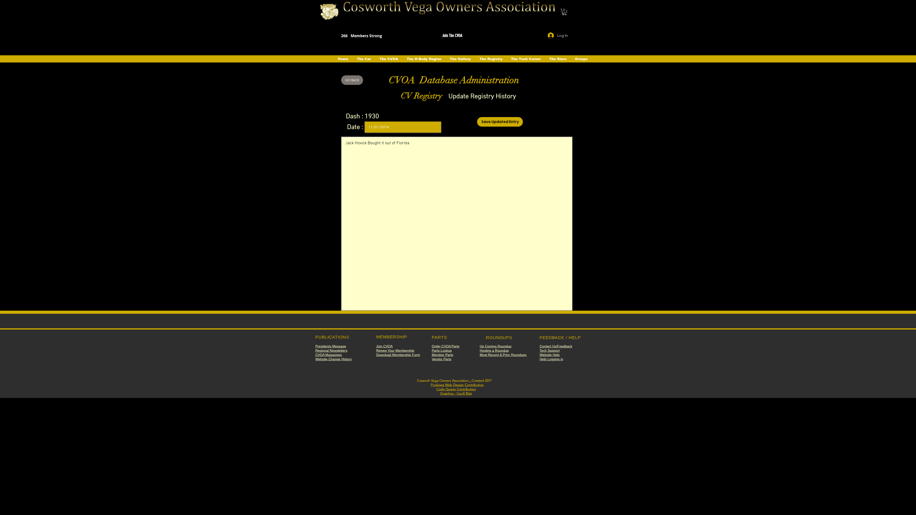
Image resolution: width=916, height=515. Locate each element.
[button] (564, 12)
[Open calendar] (434, 127)
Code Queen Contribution (456, 389)
